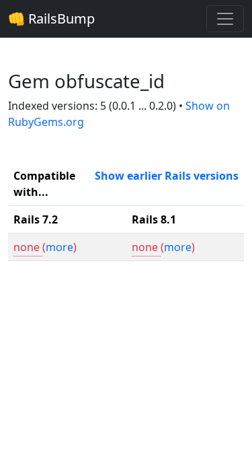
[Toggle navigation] (225, 18)
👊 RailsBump (51, 18)
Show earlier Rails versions (167, 175)
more (59, 247)
